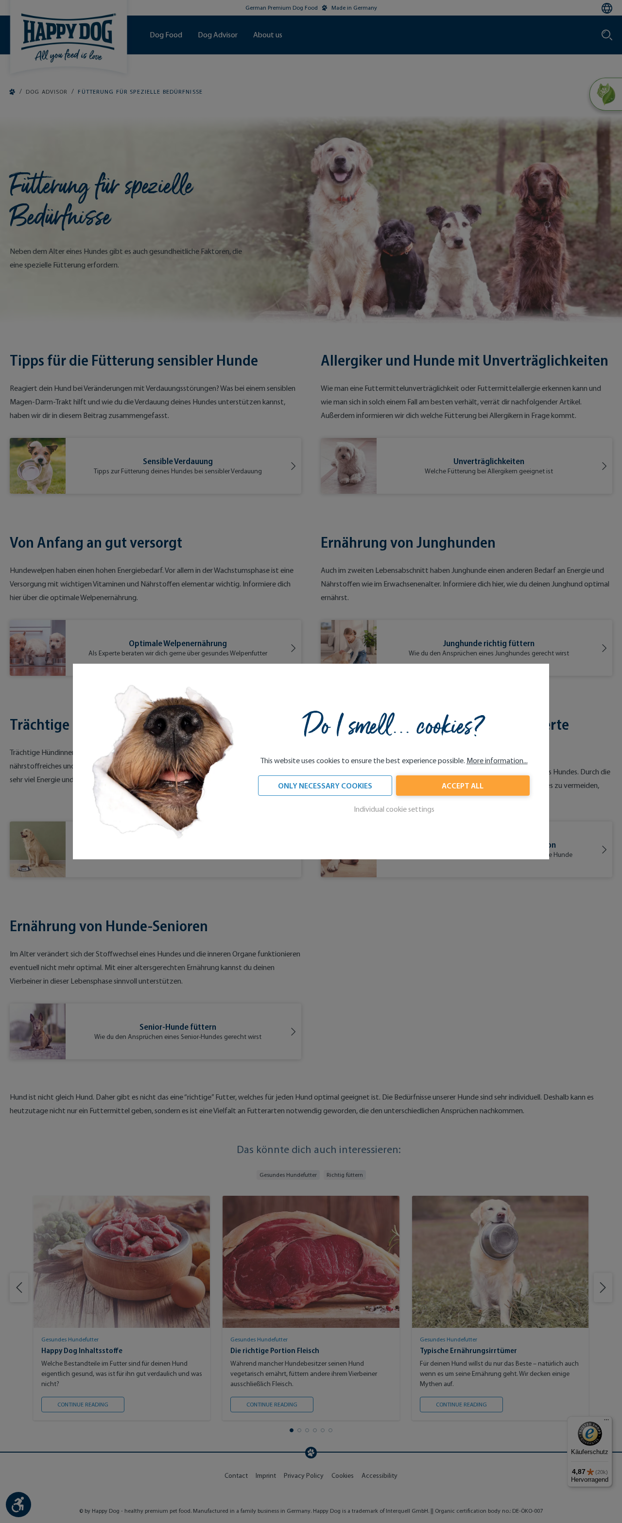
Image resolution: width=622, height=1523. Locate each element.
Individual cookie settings (394, 809)
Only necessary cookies (325, 786)
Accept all (463, 786)
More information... (497, 761)
